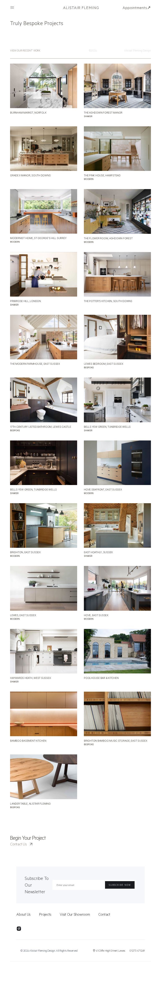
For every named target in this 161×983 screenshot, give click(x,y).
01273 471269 (137, 950)
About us (23, 914)
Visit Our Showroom (75, 914)
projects (45, 914)
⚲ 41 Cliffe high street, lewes (109, 950)
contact (104, 914)
